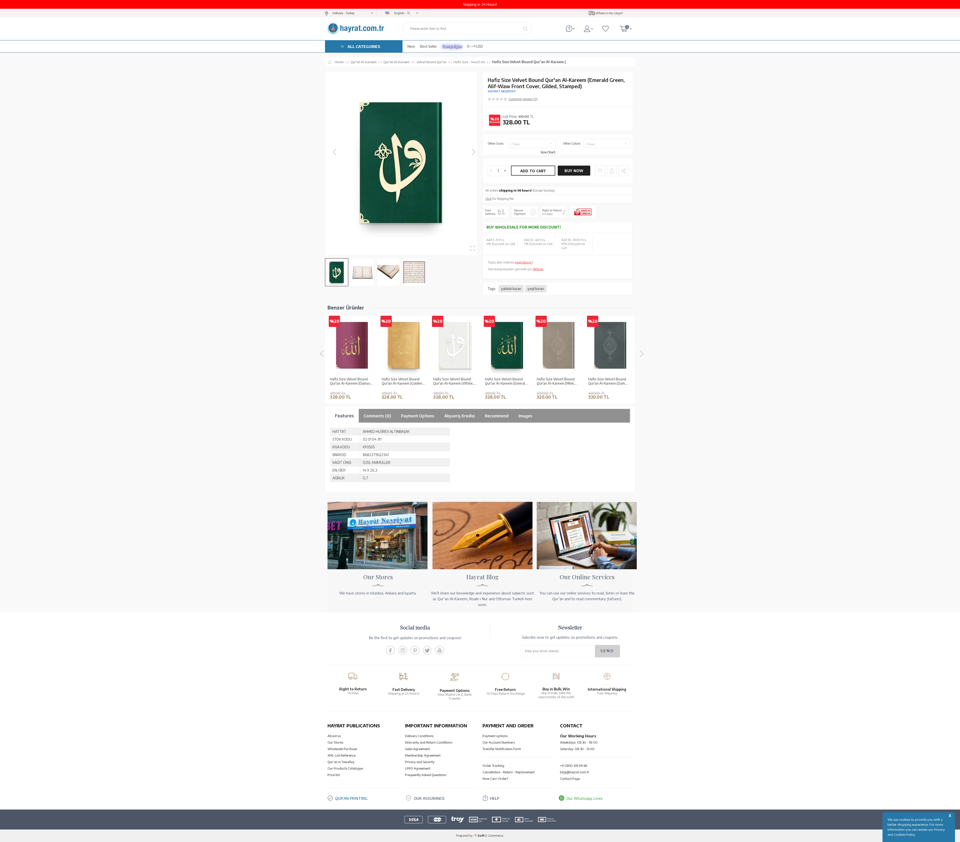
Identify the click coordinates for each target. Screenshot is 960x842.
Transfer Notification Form (501, 749)
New (411, 46)
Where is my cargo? (609, 13)
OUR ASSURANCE (429, 798)
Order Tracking (493, 766)
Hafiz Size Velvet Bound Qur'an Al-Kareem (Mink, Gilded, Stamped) (504, 381)
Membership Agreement (422, 755)
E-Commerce (494, 836)
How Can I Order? (495, 779)
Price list (334, 775)
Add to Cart (533, 171)
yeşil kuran (536, 288)
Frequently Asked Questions (425, 775)
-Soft (479, 836)
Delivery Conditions (419, 736)
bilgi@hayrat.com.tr (574, 772)
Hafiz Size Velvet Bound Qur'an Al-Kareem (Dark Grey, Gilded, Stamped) (555, 381)
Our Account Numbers (498, 742)
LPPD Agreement (417, 768)
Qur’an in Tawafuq (341, 762)
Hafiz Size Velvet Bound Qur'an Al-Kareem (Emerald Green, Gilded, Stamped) (609, 381)
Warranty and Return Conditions (428, 742)
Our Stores (335, 742)
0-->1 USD (475, 46)
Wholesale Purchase (342, 749)
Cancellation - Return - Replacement (508, 772)
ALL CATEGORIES (364, 46)
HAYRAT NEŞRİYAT (502, 91)
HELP (494, 798)
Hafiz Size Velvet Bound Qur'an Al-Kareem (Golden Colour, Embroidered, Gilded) (350, 381)
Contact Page (570, 779)
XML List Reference (342, 755)
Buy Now (573, 171)
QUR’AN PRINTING (351, 798)
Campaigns (452, 46)
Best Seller (428, 46)
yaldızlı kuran (511, 288)
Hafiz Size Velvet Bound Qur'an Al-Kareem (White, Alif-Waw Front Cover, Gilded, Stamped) (402, 381)
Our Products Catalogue (345, 768)
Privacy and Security (419, 762)
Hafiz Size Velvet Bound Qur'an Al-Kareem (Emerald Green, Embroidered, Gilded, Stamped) (454, 381)
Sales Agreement (417, 749)
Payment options (495, 736)
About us (334, 736)
